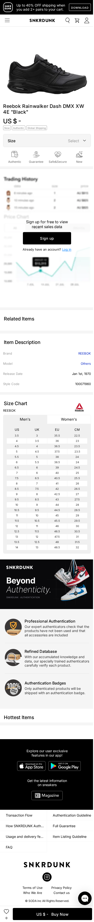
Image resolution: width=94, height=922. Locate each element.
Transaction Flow (19, 815)
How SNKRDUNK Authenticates (26, 826)
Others (86, 363)
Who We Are (32, 893)
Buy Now (52, 914)
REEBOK (84, 353)
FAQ (9, 847)
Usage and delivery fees (25, 836)
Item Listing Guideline (70, 836)
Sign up (47, 238)
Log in (66, 249)
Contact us (62, 893)
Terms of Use (32, 888)
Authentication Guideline (72, 815)
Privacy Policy (61, 888)
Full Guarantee (64, 826)
